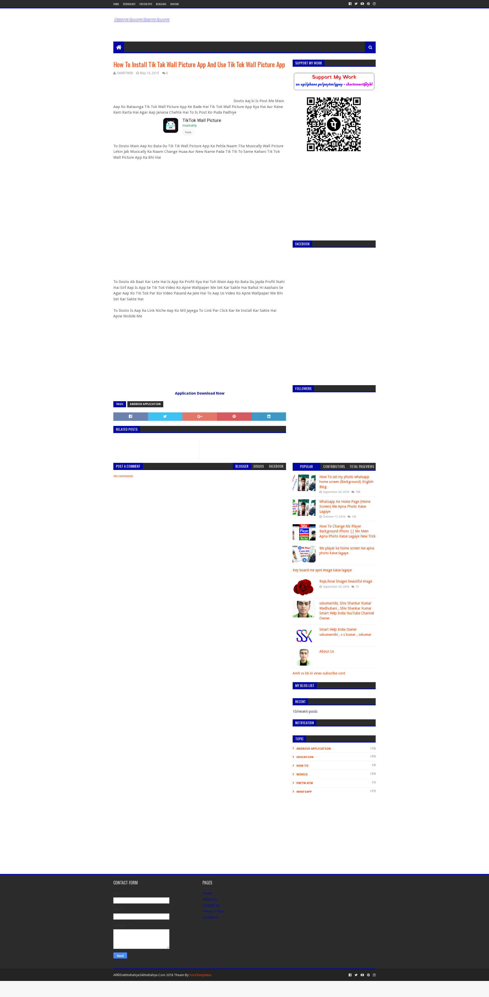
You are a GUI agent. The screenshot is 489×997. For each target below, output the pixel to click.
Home (116, 4)
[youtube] (362, 4)
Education (305, 757)
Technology (129, 4)
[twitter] (356, 4)
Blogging (161, 4)
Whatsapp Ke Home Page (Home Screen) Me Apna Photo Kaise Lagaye (344, 507)
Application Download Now (199, 393)
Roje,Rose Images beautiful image (345, 581)
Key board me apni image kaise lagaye (322, 570)
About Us (326, 651)
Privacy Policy (213, 911)
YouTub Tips (145, 4)
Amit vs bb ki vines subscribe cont (319, 673)
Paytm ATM (304, 783)
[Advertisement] (249, 21)
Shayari (174, 4)
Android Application (145, 404)
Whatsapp (304, 791)
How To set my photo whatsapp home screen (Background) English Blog (346, 482)
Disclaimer (210, 917)
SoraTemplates (200, 975)
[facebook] (350, 4)
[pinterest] (368, 4)
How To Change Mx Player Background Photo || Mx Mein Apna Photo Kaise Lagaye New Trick (347, 531)
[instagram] (374, 4)
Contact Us (211, 905)
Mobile (302, 774)
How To (302, 765)
